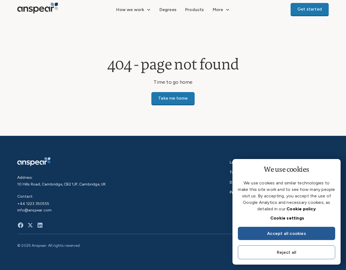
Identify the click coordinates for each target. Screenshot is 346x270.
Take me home (173, 98)
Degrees (168, 9)
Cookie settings (287, 218)
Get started (309, 9)
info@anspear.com (34, 210)
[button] (133, 9)
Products (194, 9)
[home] (49, 9)
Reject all (287, 252)
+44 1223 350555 (33, 203)
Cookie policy (301, 208)
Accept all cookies (286, 233)
